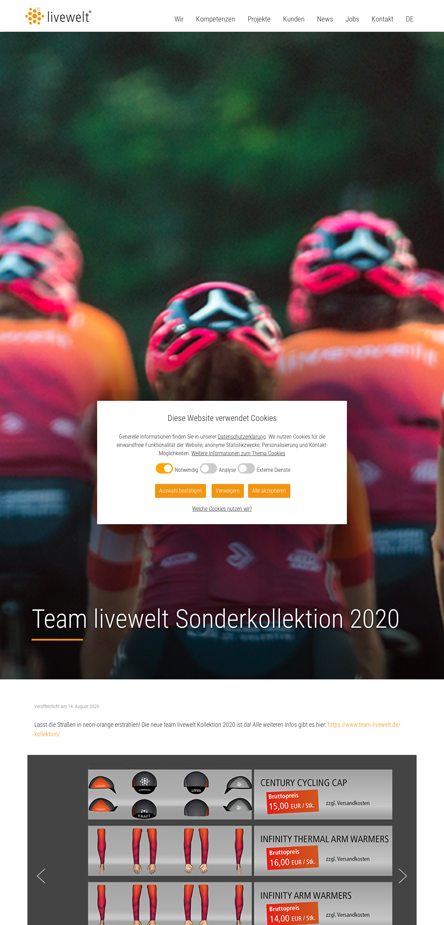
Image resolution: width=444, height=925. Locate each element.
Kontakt (382, 19)
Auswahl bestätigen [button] (180, 490)
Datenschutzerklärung (242, 436)
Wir (178, 19)
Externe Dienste (273, 470)
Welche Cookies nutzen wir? (222, 508)
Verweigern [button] (228, 490)
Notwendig (186, 470)
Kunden (294, 19)
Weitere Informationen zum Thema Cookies (238, 453)
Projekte (259, 19)
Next (403, 876)
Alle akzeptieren (269, 490)
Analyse (227, 470)
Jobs (352, 19)
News (325, 19)
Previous (41, 876)
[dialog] (222, 462)
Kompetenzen (215, 19)
